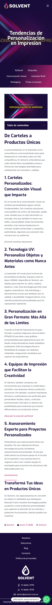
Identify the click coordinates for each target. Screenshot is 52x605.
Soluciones (26, 543)
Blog (26, 548)
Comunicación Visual (16, 76)
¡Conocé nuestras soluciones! (18, 242)
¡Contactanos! (11, 475)
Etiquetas (32, 70)
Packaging (15, 82)
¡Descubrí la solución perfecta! (18, 416)
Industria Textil (38, 76)
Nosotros (26, 538)
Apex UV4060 (10, 280)
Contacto (26, 553)
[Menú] (48, 6)
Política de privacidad (26, 558)
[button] (44, 125)
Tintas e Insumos (33, 82)
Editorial (19, 70)
